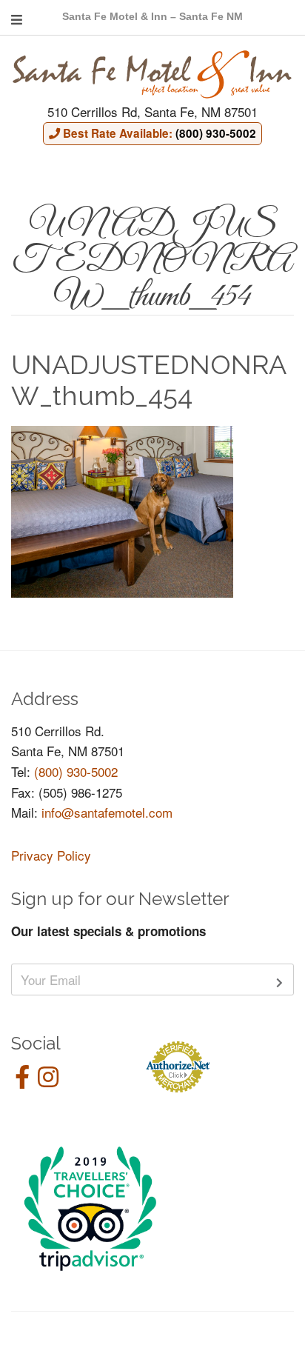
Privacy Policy (51, 855)
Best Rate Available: (158, 133)
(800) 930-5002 (76, 771)
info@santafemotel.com (106, 812)
